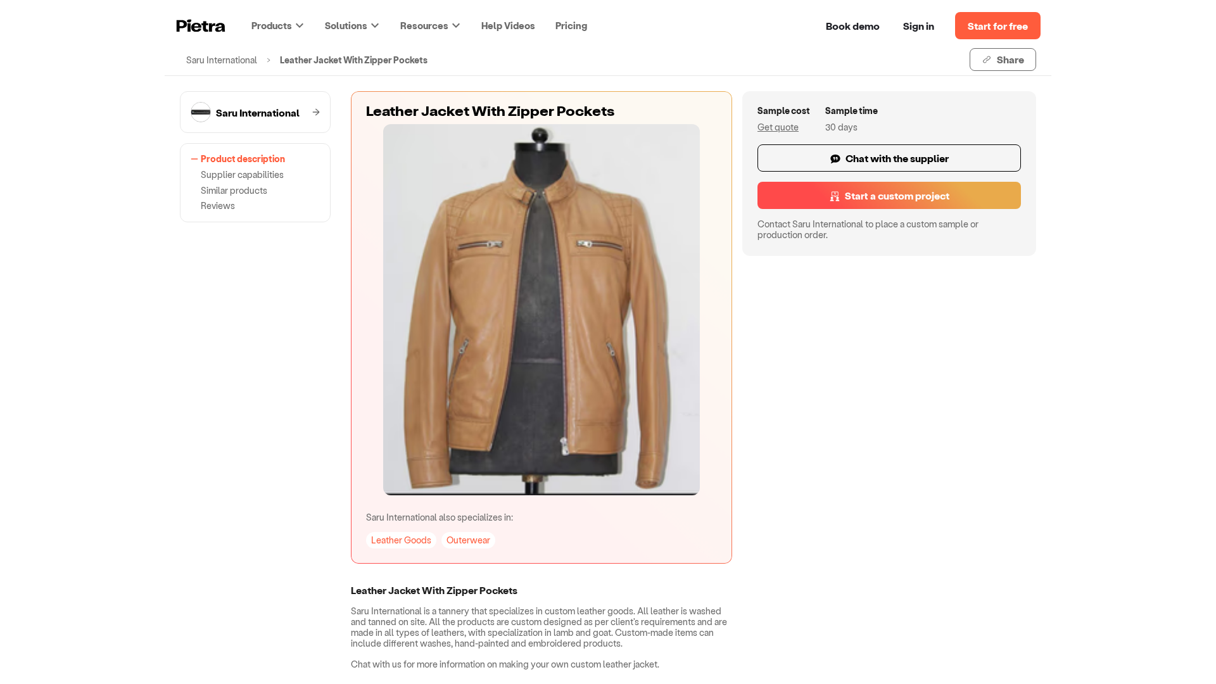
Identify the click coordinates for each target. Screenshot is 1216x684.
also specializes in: (439, 517)
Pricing (571, 25)
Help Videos (508, 25)
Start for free (998, 26)
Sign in (918, 26)
